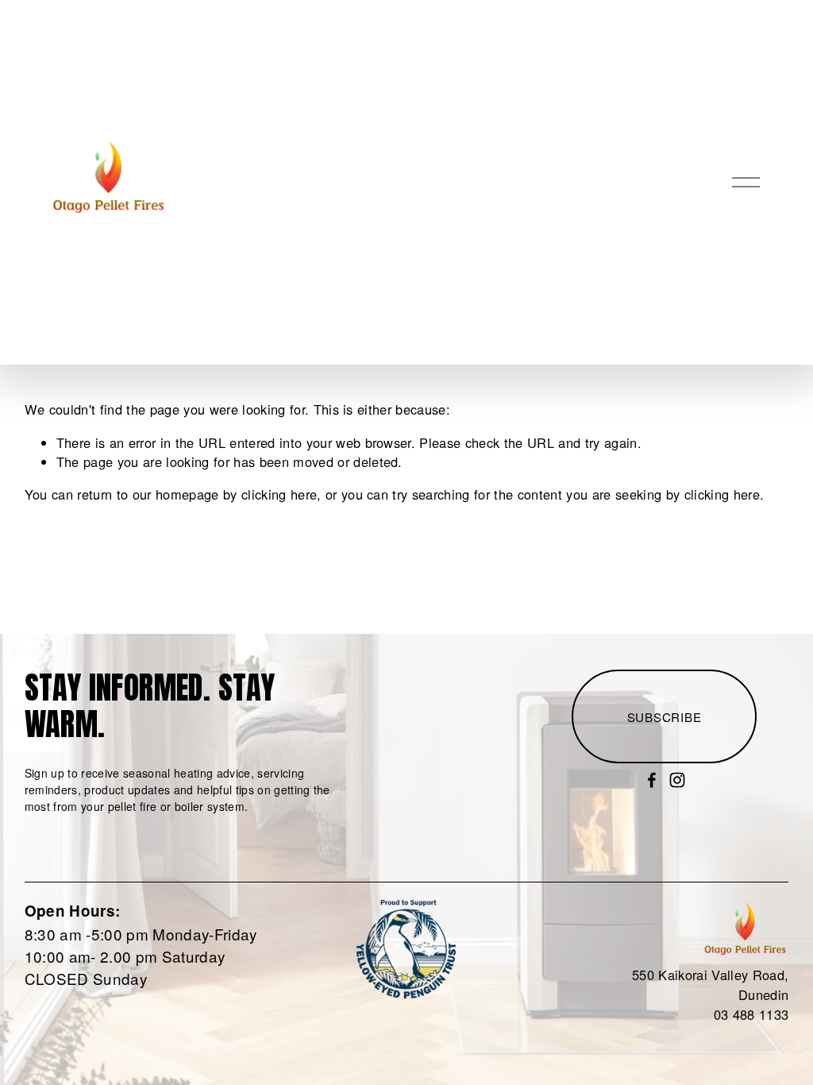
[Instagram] (677, 780)
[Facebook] (652, 780)
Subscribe (664, 717)
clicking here (279, 494)
